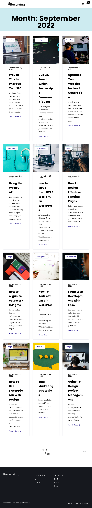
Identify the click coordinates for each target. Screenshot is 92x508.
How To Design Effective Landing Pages (74, 192)
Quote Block (39, 475)
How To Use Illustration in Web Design (16, 390)
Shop (56, 482)
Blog (56, 486)
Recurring (11, 474)
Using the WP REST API (15, 187)
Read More (14, 116)
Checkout (58, 475)
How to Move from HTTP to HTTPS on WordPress (45, 196)
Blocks (37, 479)
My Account (73, 503)
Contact (37, 482)
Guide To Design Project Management (75, 390)
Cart (56, 479)
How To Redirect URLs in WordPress (45, 300)
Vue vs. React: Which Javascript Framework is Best (45, 88)
